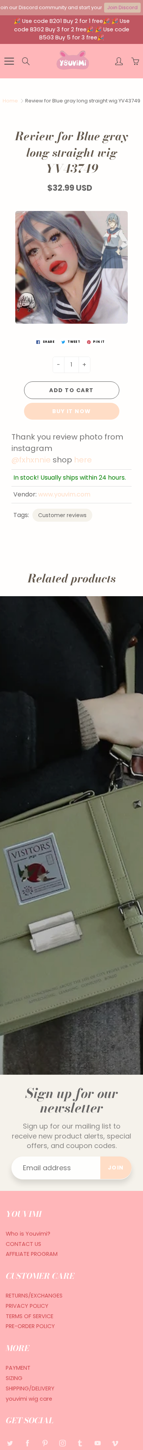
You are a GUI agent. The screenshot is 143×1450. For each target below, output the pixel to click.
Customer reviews (62, 515)
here (83, 459)
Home (10, 100)
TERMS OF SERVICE (29, 1316)
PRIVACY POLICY (27, 1306)
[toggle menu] (9, 61)
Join (116, 1167)
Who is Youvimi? (28, 1234)
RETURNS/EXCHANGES (34, 1295)
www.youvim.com (64, 494)
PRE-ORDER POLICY (30, 1326)
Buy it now (71, 411)
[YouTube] (97, 1443)
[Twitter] (9, 1443)
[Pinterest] (44, 1443)
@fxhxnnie (31, 459)
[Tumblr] (80, 1443)
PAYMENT (18, 1368)
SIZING (14, 1378)
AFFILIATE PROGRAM (32, 1254)
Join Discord (122, 7)
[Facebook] (27, 1443)
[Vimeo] (115, 1443)
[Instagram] (62, 1443)
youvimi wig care (29, 1399)
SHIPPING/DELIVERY (30, 1388)
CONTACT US (23, 1244)
